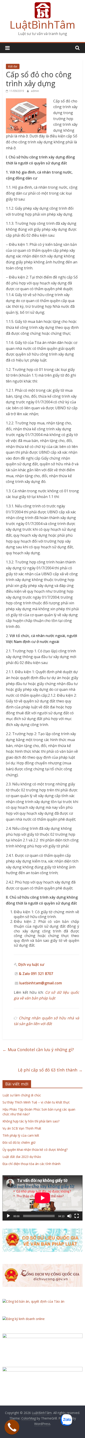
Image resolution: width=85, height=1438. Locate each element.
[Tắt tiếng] (69, 1216)
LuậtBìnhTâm (42, 24)
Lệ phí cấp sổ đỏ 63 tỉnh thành (50, 1070)
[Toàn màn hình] (76, 1216)
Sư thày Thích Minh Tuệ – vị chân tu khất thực (36, 1102)
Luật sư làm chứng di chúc (21, 1095)
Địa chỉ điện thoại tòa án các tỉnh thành (31, 1164)
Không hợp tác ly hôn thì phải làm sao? (30, 1121)
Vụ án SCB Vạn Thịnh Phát (21, 1128)
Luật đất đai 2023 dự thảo (21, 1156)
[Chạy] (8, 1216)
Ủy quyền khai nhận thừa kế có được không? (35, 1149)
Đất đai (12, 66)
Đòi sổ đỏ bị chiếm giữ (18, 1142)
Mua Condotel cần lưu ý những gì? (38, 1049)
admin (35, 91)
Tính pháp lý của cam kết (20, 1135)
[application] (42, 1198)
